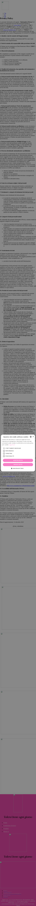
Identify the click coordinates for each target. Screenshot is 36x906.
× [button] (33, 436)
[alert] (18, 453)
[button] (18, 468)
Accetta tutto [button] (18, 460)
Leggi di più (12, 445)
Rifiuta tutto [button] (18, 464)
